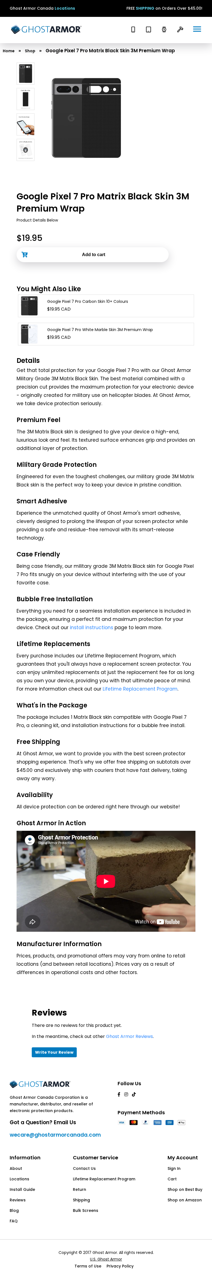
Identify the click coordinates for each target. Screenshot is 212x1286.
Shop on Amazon (185, 1200)
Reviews (18, 1200)
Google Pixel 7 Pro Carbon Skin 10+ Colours (87, 301)
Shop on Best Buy (185, 1189)
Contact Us (84, 1168)
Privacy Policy (120, 1266)
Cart (172, 1179)
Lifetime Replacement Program (140, 689)
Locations (65, 8)
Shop (30, 51)
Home (9, 51)
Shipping (81, 1200)
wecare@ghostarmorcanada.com (55, 1135)
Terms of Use (88, 1266)
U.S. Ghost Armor (106, 1259)
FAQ (14, 1221)
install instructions (91, 627)
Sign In (174, 1168)
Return (79, 1189)
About (16, 1168)
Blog (14, 1210)
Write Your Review (54, 1052)
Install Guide (22, 1189)
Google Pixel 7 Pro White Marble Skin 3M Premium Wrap (100, 329)
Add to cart (93, 254)
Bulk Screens (85, 1210)
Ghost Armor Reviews (129, 1036)
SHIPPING (145, 8)
